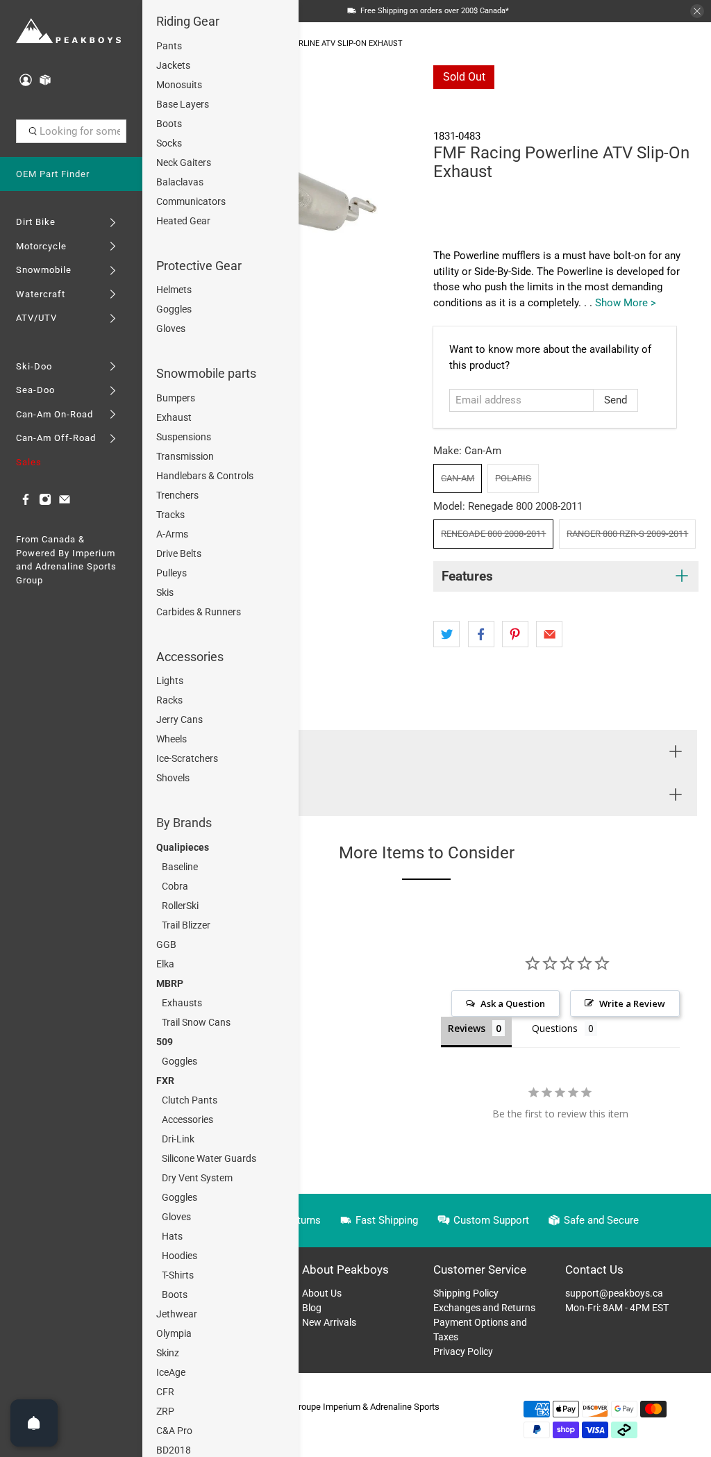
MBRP (169, 983)
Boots (169, 123)
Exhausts (182, 1002)
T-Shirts (178, 1275)
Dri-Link (178, 1138)
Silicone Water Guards (209, 1158)
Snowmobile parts (206, 373)
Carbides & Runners (198, 611)
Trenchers (177, 495)
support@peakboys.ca (614, 1293)
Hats (172, 1236)
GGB (166, 944)
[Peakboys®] (69, 31)
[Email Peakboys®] (64, 502)
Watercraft (40, 294)
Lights (169, 680)
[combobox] (71, 131)
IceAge (170, 1372)
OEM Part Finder (53, 174)
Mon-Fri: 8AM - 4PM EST (617, 1307)
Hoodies (179, 1255)
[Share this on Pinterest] (515, 634)
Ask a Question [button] (512, 1003)
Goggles (174, 309)
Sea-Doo (35, 390)
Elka (165, 963)
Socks (169, 143)
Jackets (173, 65)
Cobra (175, 886)
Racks (169, 700)
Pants (169, 45)
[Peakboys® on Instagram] (45, 502)
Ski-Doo (34, 366)
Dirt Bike (36, 222)
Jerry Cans (179, 719)
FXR (165, 1080)
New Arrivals (329, 1322)
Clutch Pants (189, 1100)
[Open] (34, 1423)
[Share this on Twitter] (446, 634)
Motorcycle (41, 246)
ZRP (165, 1411)
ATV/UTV (36, 318)
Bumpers (175, 397)
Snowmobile (44, 270)
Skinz (167, 1352)
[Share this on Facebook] (481, 634)
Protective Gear (199, 265)
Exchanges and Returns (484, 1307)
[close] (697, 11)
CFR (165, 1391)
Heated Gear (183, 220)
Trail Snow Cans (196, 1022)
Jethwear (176, 1313)
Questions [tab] (555, 1028)
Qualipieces (182, 847)
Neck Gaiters (183, 162)
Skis (165, 592)
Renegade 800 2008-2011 (493, 533)
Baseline (180, 866)
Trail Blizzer (186, 925)
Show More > (625, 303)
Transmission (185, 456)
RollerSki (180, 905)
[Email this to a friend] (549, 634)
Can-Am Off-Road (56, 438)
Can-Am (457, 478)
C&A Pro (174, 1430)
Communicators (191, 201)
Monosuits (179, 84)
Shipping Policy (466, 1293)
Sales (29, 462)
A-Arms (172, 534)
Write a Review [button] (632, 1003)
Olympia (174, 1333)
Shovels (173, 777)
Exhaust (174, 417)
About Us (322, 1293)
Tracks (170, 514)
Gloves (170, 328)
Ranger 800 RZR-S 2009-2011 (627, 533)
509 (164, 1041)
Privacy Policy (463, 1351)
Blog (311, 1307)
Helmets (174, 289)
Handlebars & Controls (204, 475)
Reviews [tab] (466, 1028)
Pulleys (171, 572)
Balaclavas (179, 182)
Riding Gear (187, 21)
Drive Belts (178, 553)
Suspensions (183, 436)
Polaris (513, 478)
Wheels (171, 738)
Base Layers (182, 104)
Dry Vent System (197, 1177)
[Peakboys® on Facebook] (25, 502)
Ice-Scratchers (187, 758)
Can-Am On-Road (54, 414)
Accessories (190, 656)
